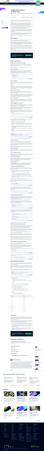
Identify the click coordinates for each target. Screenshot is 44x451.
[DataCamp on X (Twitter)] (6, 446)
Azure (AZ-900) (35, 439)
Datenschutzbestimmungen (6, 448)
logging (12, 107)
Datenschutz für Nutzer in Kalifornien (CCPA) (17, 448)
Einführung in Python (13, 434)
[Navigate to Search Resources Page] (30, 5)
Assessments (12, 430)
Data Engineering (6, 436)
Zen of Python (27, 100)
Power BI (34, 429)
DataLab (12, 431)
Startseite (12, 8)
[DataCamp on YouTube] (10, 446)
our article (14, 35)
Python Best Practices (3, 22)
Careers (5, 427)
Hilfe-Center (5, 430)
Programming (5, 437)
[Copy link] (1, 27)
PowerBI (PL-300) (35, 438)
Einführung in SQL (13, 435)
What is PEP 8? (2, 21)
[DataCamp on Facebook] (4, 446)
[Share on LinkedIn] (3, 27)
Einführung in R (13, 436)
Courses (12, 427)
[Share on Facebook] (4, 27)
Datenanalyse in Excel (13, 438)
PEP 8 (15, 34)
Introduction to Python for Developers (16, 325)
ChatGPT (34, 431)
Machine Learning (6, 435)
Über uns (5, 425)
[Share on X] (7, 27)
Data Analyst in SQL (28, 434)
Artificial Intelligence (36, 428)
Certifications (12, 428)
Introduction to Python (20, 35)
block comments (21, 178)
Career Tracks (13, 425)
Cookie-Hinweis (11, 448)
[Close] (43, 1)
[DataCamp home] (8, 445)
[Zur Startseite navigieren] (6, 3)
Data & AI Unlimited (21, 428)
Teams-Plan (20, 427)
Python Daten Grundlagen (21, 436)
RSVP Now (38, 1)
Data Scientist (35, 436)
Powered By (28, 220)
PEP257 (26, 222)
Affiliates (5, 428)
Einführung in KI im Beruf (14, 439)
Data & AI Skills (20, 425)
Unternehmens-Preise (21, 426)
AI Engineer (35, 437)
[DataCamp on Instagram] (12, 446)
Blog (14, 8)
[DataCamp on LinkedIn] (8, 446)
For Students (27, 426)
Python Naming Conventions (4, 23)
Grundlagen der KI (21, 434)
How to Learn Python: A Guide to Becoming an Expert (18, 323)
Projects (12, 429)
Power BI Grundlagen (21, 437)
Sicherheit (26, 448)
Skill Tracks (12, 426)
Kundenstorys (20, 429)
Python (16, 8)
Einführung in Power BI (13, 437)
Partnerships (5, 429)
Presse (5, 426)
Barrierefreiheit (23, 448)
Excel (34, 430)
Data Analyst (35, 434)
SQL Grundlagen (20, 435)
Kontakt (5, 431)
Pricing (27, 425)
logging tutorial (30, 146)
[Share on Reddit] (5, 27)
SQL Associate (35, 435)
